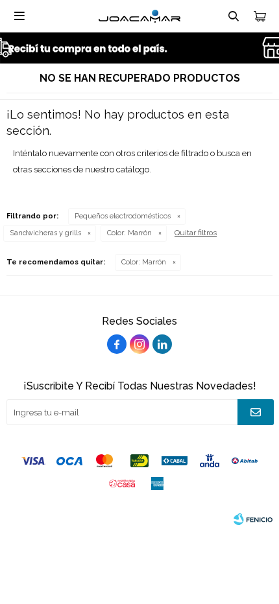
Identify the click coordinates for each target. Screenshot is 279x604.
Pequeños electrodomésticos (123, 216)
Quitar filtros (196, 232)
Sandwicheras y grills (45, 233)
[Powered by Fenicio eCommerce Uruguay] (253, 519)
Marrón (129, 233)
